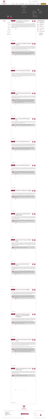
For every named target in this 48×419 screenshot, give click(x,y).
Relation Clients (32, 3)
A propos (37, 3)
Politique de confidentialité (8, 414)
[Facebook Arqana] (21, 414)
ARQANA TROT (7, 412)
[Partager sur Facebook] (34, 21)
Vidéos (9, 24)
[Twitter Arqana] (25, 414)
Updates (9, 29)
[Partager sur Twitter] (32, 21)
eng (32, 1)
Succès (13, 3)
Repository (30, 1)
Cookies (6, 415)
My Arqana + (43, 3)
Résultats (8, 32)
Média (27, 3)
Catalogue (8, 22)
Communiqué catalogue (40, 11)
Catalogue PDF (34, 11)
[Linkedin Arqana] (28, 414)
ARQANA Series (21, 3)
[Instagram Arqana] (23, 414)
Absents (9, 27)
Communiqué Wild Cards (34, 13)
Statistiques (8, 34)
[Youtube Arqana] (26, 414)
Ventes (16, 3)
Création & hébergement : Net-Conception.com (40, 417)
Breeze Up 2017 (41, 34)
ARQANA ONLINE (7, 413)
